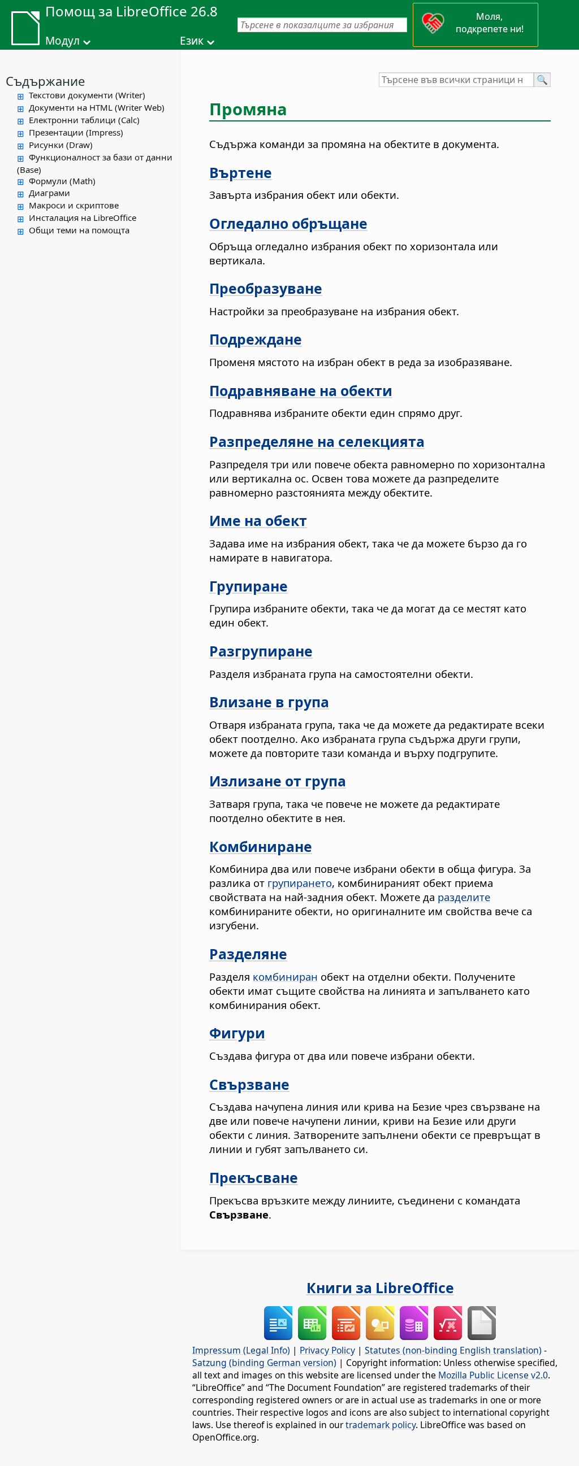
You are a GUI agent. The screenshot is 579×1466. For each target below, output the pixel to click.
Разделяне (248, 953)
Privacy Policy (327, 1350)
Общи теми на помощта (79, 230)
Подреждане (255, 339)
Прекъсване (253, 1177)
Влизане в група (269, 701)
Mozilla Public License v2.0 (493, 1375)
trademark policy (380, 1425)
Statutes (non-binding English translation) (453, 1350)
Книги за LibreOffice (380, 1287)
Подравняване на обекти (300, 390)
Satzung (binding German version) (264, 1362)
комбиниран (285, 976)
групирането (299, 883)
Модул (62, 40)
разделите (464, 897)
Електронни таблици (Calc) (84, 119)
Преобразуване (265, 288)
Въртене (240, 172)
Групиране (248, 585)
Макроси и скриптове (74, 205)
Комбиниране (260, 846)
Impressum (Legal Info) (241, 1350)
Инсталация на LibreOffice (82, 217)
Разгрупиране (261, 650)
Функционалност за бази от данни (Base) (94, 163)
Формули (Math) (62, 180)
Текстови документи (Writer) (87, 95)
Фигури (237, 1032)
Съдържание (45, 80)
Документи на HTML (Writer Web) (97, 107)
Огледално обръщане (288, 223)
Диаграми (49, 192)
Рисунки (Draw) (61, 144)
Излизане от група (277, 780)
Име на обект (258, 520)
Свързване (249, 1084)
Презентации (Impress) (76, 132)
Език (192, 40)
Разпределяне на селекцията (317, 441)
